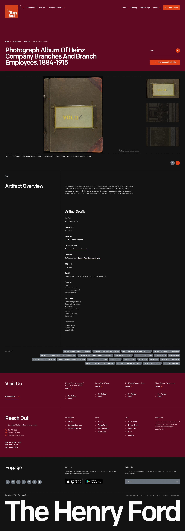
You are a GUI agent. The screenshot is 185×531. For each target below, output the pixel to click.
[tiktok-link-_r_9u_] (34, 482)
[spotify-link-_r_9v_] (40, 482)
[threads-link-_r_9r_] (18, 482)
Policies (136, 495)
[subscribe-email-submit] (177, 481)
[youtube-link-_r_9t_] (29, 482)
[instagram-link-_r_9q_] (13, 482)
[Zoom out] (127, 150)
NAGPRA (129, 495)
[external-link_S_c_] (30, 435)
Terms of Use (175, 495)
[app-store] (74, 481)
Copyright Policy (147, 495)
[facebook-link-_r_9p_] (8, 482)
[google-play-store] (94, 481)
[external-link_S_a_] (30, 430)
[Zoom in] (121, 150)
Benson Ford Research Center (89, 258)
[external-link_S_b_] (30, 432)
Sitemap (166, 495)
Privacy (158, 495)
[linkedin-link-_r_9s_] (24, 482)
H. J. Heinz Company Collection (77, 249)
